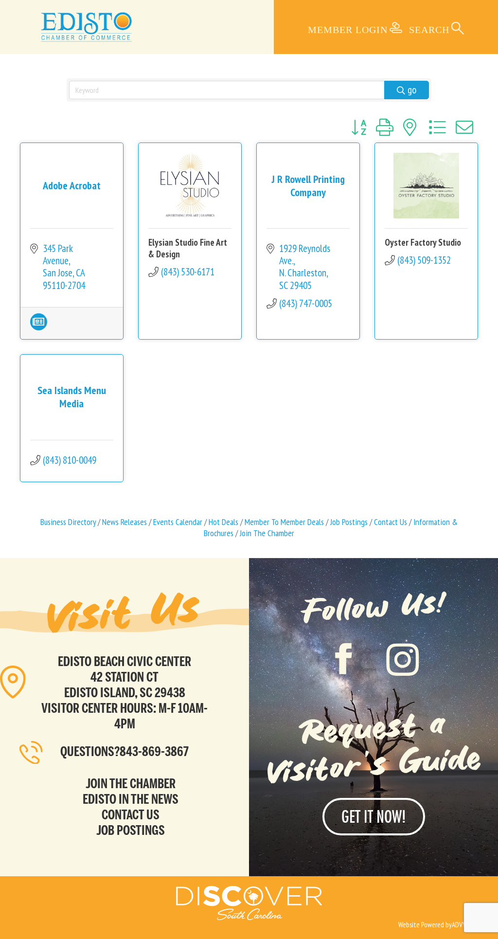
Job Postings (349, 521)
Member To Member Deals (284, 521)
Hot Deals (223, 521)
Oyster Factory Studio (423, 242)
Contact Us (390, 521)
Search (429, 29)
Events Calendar (177, 521)
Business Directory (68, 521)
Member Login (348, 29)
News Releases (124, 521)
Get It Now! (373, 817)
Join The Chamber (267, 533)
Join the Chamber (131, 783)
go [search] (412, 89)
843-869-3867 (154, 751)
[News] (38, 326)
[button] (358, 127)
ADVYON (463, 924)
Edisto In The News (130, 799)
